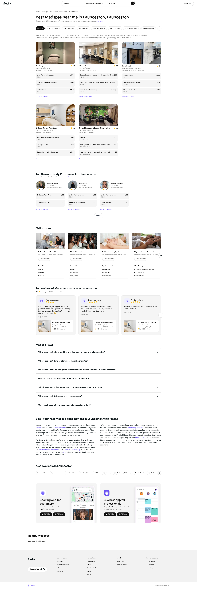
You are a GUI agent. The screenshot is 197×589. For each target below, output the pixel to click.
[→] (160, 255)
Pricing (89, 564)
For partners (91, 561)
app (64, 452)
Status (89, 574)
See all (98, 216)
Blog (58, 568)
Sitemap (60, 571)
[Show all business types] (159, 473)
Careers (60, 561)
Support (89, 571)
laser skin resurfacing (71, 450)
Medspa (45, 11)
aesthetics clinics (59, 428)
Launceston (63, 11)
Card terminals (91, 568)
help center (139, 437)
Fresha (38, 428)
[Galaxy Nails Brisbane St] (50, 255)
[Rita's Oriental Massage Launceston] (82, 255)
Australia (53, 11)
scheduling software (135, 428)
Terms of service (122, 564)
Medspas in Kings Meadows (37, 541)
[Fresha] (7, 3)
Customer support (63, 564)
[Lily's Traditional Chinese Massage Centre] (146, 255)
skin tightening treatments (49, 450)
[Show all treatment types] (159, 28)
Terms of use (121, 568)
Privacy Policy (121, 561)
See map (99, 21)
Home (38, 11)
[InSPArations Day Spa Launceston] (114, 255)
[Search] (133, 3)
